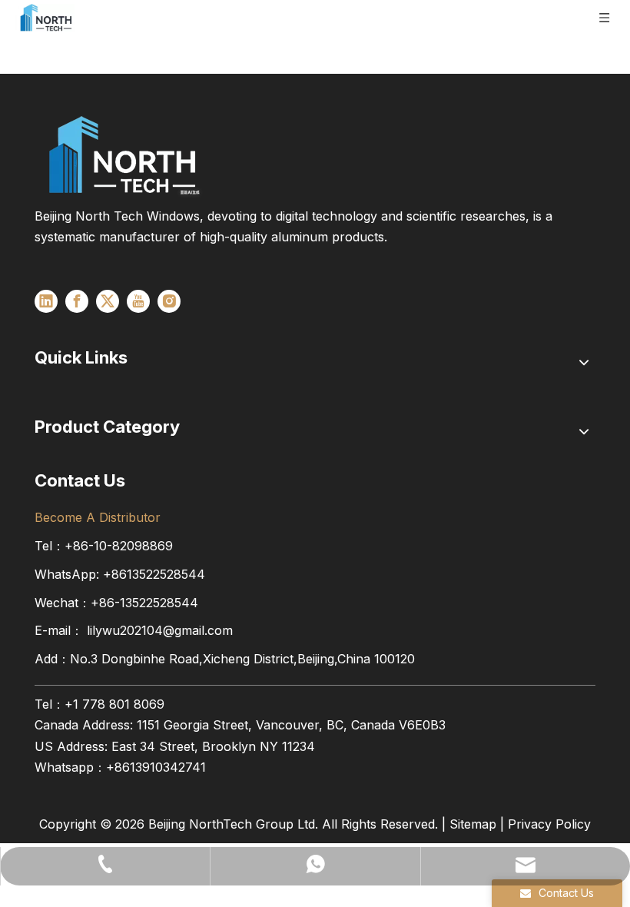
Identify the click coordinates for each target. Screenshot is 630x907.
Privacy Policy (549, 824)
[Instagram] (169, 301)
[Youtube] (138, 301)
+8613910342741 (156, 767)
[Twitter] (107, 301)
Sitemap (472, 824)
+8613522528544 (154, 574)
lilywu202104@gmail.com (160, 630)
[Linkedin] (46, 301)
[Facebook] (76, 301)
